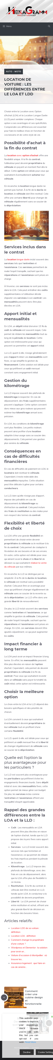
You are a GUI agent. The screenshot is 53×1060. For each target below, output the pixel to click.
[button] (49, 26)
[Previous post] (4, 997)
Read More (30, 1042)
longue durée (18, 259)
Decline (27, 1052)
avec (22, 155)
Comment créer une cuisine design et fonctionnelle (34, 997)
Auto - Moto (13, 71)
